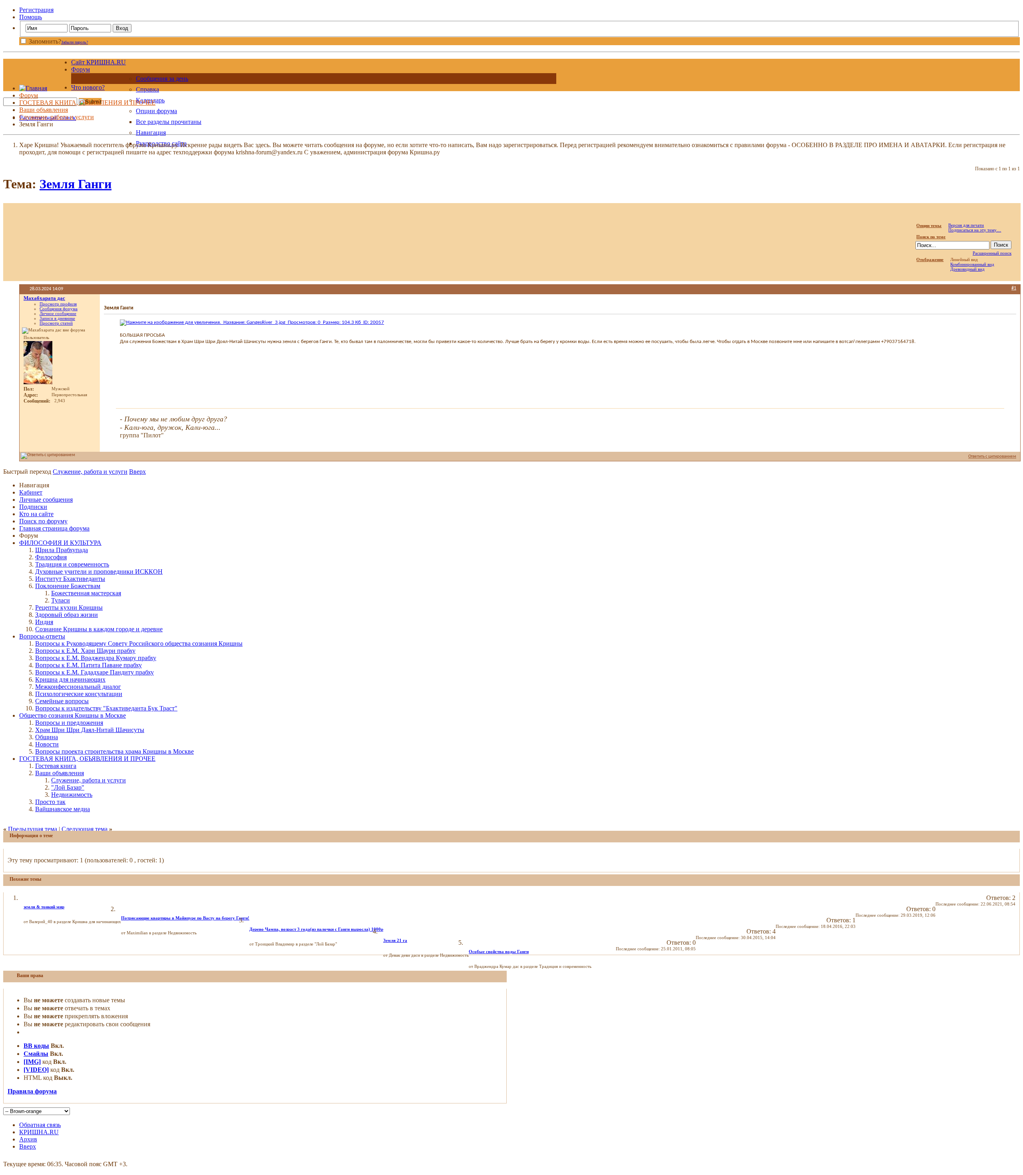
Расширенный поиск (992, 253)
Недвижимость (71, 794)
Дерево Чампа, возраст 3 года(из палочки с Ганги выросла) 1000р (316, 929)
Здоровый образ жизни (66, 614)
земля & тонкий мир (44, 906)
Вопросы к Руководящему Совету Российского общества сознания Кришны (139, 643)
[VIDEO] (36, 1069)
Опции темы (928, 225)
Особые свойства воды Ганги (499, 951)
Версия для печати (966, 225)
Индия (44, 621)
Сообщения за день (162, 78)
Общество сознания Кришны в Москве (72, 715)
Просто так (50, 801)
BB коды (36, 1045)
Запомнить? (44, 41)
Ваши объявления (43, 109)
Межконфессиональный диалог (78, 686)
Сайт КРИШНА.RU (98, 62)
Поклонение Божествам (67, 586)
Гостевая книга (55, 765)
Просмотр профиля (58, 303)
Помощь (30, 17)
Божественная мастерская (86, 593)
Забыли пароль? (74, 42)
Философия (51, 557)
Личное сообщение (58, 313)
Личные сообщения (46, 499)
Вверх (137, 471)
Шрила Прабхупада (61, 550)
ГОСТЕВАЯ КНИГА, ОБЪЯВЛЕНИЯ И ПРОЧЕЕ (87, 102)
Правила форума (32, 1091)
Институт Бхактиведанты (70, 578)
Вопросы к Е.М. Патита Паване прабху (88, 665)
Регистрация (36, 9)
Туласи (60, 600)
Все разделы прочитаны (168, 121)
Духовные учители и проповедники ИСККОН (99, 571)
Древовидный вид (967, 269)
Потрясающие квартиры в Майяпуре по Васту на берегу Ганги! (185, 918)
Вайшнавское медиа (62, 809)
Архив (28, 1139)
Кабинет (30, 492)
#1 (1013, 288)
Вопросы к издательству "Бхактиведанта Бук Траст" (106, 708)
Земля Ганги (75, 184)
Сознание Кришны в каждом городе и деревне (99, 629)
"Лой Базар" (67, 787)
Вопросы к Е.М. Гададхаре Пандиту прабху (94, 672)
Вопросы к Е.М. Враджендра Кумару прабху (95, 657)
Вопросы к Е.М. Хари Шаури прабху (85, 650)
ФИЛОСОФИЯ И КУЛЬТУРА (60, 542)
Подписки (33, 506)
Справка (147, 89)
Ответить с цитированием (992, 457)
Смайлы (36, 1053)
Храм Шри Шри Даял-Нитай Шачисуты (89, 729)
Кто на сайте (36, 514)
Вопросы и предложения (69, 722)
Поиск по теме (930, 236)
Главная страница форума (54, 528)
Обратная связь (40, 1124)
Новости (47, 744)
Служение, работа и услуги (56, 117)
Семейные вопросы (62, 701)
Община (46, 737)
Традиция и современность (72, 564)
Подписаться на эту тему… (974, 229)
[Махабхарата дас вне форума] (38, 362)
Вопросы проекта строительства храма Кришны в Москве (114, 751)
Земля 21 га (395, 940)
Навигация (151, 132)
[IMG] (32, 1061)
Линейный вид (964, 259)
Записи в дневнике (57, 318)
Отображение (929, 259)
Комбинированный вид (972, 264)
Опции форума (156, 111)
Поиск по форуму (43, 521)
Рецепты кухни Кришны (69, 607)
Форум (80, 69)
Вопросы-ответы (42, 636)
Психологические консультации (78, 693)
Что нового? (88, 87)
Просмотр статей (56, 323)
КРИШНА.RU (39, 1132)
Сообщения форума (59, 308)
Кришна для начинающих (70, 679)
